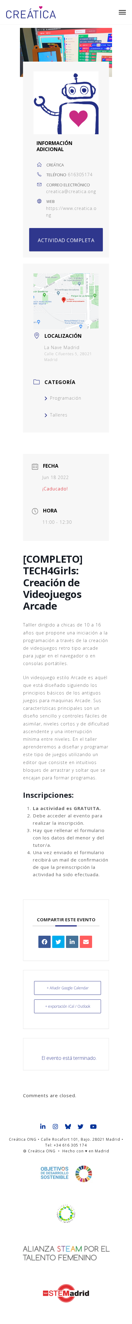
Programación (65, 398)
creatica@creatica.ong (71, 191)
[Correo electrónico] (86, 942)
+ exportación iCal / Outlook (67, 1006)
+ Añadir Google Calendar (68, 988)
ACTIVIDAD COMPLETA (66, 240)
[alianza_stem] (66, 1253)
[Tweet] (58, 942)
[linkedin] (43, 1127)
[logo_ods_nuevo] (66, 1174)
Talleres (59, 415)
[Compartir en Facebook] (44, 942)
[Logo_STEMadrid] (66, 1293)
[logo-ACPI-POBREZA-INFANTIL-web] (66, 1213)
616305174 (80, 174)
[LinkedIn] (72, 942)
